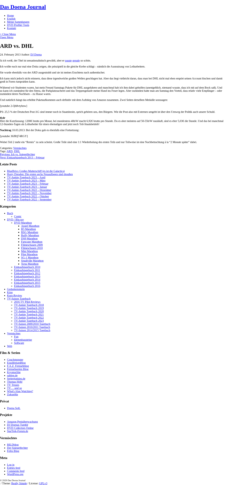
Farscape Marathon (31, 241)
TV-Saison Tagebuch (19, 298)
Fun (16, 336)
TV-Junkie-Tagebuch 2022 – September (29, 199)
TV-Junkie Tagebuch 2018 (29, 304)
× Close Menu (8, 34)
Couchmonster (15, 359)
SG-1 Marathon (29, 257)
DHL (17, 151)
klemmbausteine (23, 339)
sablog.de (12, 375)
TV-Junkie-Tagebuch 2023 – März (26, 180)
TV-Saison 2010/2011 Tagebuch (32, 327)
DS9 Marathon (29, 238)
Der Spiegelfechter (17, 447)
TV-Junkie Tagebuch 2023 (29, 320)
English (11, 18)
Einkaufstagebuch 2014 (27, 279)
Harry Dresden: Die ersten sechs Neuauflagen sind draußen (40, 174)
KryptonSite (14, 372)
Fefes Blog (13, 451)
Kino (10, 292)
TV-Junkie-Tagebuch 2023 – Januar (27, 186)
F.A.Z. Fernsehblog (18, 365)
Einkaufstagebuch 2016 (27, 285)
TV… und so (14, 388)
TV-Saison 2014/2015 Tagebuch (32, 330)
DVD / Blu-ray (15, 219)
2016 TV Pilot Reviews (27, 301)
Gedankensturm (16, 289)
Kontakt (11, 28)
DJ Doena (36, 54)
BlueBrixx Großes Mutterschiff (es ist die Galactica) (36, 171)
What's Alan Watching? (20, 391)
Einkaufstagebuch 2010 (27, 267)
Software (19, 342)
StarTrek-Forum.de (17, 431)
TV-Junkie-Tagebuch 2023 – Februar (27, 183)
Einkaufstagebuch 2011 (27, 270)
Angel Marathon (30, 225)
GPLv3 (43, 483)
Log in (10, 464)
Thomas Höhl (14, 381)
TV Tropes (13, 384)
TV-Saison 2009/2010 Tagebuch (32, 323)
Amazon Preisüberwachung (22, 421)
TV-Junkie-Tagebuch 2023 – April (26, 177)
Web (9, 346)
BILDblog (13, 444)
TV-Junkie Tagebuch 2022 (29, 317)
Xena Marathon (29, 263)
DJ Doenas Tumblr (17, 424)
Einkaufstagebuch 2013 (27, 276)
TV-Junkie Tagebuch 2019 (29, 308)
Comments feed (15, 471)
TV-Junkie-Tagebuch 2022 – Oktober (28, 196)
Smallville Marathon (32, 260)
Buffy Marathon (30, 235)
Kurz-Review (14, 295)
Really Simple (19, 483)
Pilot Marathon (29, 254)
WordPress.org (15, 474)
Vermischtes (20, 148)
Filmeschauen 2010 (32, 248)
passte (68, 60)
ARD (10, 151)
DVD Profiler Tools (18, 25)
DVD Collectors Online (20, 427)
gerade (76, 60)
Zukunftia (12, 394)
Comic (17, 216)
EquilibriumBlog (16, 362)
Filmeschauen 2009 (32, 244)
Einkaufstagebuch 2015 (27, 282)
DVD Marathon (23, 222)
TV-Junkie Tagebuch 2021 (29, 314)
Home (10, 15)
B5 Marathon (28, 229)
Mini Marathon (29, 251)
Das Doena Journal (23, 7)
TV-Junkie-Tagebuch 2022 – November (29, 193)
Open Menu (6, 37)
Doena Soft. (13, 408)
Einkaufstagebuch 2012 (27, 273)
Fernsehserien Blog (17, 369)
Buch (10, 213)
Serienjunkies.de (16, 378)
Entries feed (13, 467)
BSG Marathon (29, 232)
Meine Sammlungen (18, 21)
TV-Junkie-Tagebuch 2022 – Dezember (29, 190)
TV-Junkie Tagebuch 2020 (29, 311)
